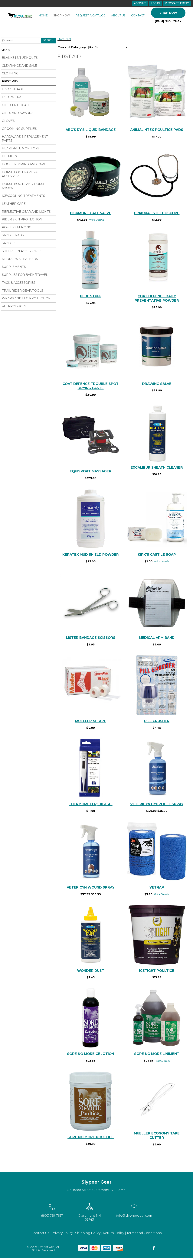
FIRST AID (10, 81)
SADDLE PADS (13, 235)
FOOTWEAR (11, 97)
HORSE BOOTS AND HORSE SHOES (23, 186)
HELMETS (9, 156)
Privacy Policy (62, 1233)
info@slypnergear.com (134, 1215)
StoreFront (64, 39)
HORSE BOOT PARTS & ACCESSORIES (20, 174)
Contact (137, 15)
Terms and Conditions (144, 1233)
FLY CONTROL (13, 89)
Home (43, 15)
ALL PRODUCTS (14, 306)
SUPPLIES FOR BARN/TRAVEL (25, 275)
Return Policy (113, 1233)
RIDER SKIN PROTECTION (22, 219)
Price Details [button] (96, 219)
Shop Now (61, 15)
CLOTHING (10, 73)
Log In (155, 3)
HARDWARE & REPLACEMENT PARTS (25, 138)
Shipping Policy (87, 1233)
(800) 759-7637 (168, 21)
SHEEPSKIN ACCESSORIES (22, 251)
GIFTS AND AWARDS (17, 113)
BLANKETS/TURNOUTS (20, 58)
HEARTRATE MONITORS (21, 148)
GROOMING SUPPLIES (19, 129)
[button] (177, 3)
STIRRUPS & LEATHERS (20, 259)
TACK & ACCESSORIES (18, 282)
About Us (118, 15)
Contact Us (40, 1233)
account (140, 3)
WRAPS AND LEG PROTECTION (26, 298)
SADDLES (9, 243)
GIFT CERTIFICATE (16, 105)
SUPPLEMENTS (14, 267)
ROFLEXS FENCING (16, 227)
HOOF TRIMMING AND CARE (24, 164)
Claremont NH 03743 (89, 1217)
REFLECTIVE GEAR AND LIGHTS (26, 211)
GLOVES (8, 121)
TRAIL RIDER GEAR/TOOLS (22, 290)
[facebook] (154, 1250)
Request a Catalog (91, 15)
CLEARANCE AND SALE (19, 65)
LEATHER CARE (14, 204)
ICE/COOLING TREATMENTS (23, 196)
